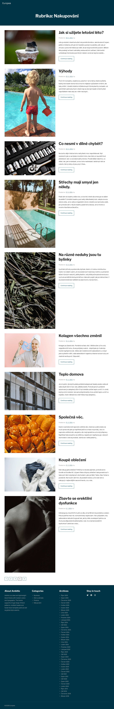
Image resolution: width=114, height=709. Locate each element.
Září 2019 (64, 691)
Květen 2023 (65, 664)
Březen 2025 (65, 610)
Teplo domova (71, 374)
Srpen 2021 (64, 676)
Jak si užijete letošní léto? (81, 32)
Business (37, 595)
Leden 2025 (65, 615)
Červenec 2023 (66, 659)
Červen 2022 (65, 671)
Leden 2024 (65, 644)
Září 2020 (64, 679)
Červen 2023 (65, 662)
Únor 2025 (64, 613)
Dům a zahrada (38, 598)
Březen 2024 (65, 640)
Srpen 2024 (65, 627)
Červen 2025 (65, 603)
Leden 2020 (65, 686)
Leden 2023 (65, 669)
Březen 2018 (65, 696)
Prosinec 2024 (65, 617)
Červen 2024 (65, 632)
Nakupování (37, 603)
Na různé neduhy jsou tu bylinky (80, 257)
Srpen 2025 (64, 598)
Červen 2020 (65, 684)
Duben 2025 (65, 608)
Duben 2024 (65, 637)
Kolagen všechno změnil (80, 335)
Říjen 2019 (64, 689)
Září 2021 (64, 674)
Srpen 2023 (64, 657)
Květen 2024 (65, 635)
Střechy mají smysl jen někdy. (78, 184)
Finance (36, 600)
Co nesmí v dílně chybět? (81, 143)
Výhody (65, 71)
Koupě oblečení (72, 460)
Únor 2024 (64, 642)
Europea (6, 3)
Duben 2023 (65, 667)
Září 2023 (64, 654)
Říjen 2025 (64, 595)
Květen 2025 (65, 605)
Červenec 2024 (66, 630)
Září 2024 (64, 625)
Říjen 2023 (64, 652)
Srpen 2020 (65, 681)
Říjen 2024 (64, 622)
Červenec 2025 (66, 600)
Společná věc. (71, 417)
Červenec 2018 (66, 694)
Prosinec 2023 (65, 647)
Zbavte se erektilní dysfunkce (75, 500)
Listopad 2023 (65, 649)
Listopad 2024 (65, 620)
